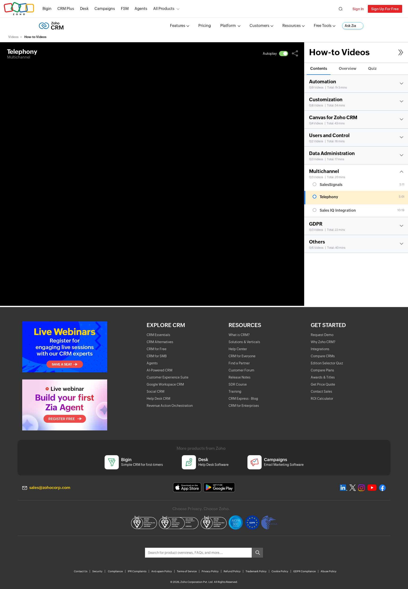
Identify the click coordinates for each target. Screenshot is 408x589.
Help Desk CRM (158, 398)
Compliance (115, 571)
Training (235, 391)
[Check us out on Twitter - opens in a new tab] (352, 487)
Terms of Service (187, 571)
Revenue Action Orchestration (170, 406)
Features (177, 25)
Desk (84, 8)
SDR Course (238, 384)
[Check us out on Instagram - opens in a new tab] (361, 487)
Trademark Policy (256, 571)
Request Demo (322, 335)
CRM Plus (65, 8)
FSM (125, 8)
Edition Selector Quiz (327, 363)
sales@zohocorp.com (49, 487)
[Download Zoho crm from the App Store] (187, 487)
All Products (163, 8)
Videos (13, 37)
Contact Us (80, 571)
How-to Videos (339, 52)
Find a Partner (239, 363)
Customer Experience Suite (167, 377)
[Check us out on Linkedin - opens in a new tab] (343, 487)
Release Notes (240, 377)
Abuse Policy (328, 571)
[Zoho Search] (340, 9)
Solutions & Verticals (244, 342)
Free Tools (323, 25)
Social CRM (155, 391)
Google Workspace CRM (165, 384)
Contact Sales (321, 391)
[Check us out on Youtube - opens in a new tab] (372, 487)
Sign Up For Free (385, 9)
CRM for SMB (157, 356)
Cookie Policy (280, 571)
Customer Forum (241, 370)
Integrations (320, 349)
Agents (141, 8)
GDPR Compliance (304, 571)
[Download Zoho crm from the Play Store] (219, 487)
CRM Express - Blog (243, 398)
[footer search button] (257, 553)
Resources (291, 25)
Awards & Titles (323, 377)
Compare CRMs (323, 356)
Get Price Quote (323, 384)
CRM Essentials (158, 335)
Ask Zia (350, 26)
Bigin (46, 8)
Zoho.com (19, 9)
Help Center (238, 349)
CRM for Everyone (242, 356)
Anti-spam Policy (161, 571)
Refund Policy (232, 571)
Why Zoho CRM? (323, 342)
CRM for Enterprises (244, 406)
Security (97, 571)
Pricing (204, 25)
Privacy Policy (210, 571)
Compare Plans (322, 370)
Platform (228, 25)
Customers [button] (259, 25)
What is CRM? (239, 335)
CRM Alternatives (160, 342)
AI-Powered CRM (159, 370)
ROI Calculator (322, 398)
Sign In (358, 9)
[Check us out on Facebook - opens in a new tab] (382, 487)
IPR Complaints (137, 571)
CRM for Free (156, 349)
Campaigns (104, 8)
